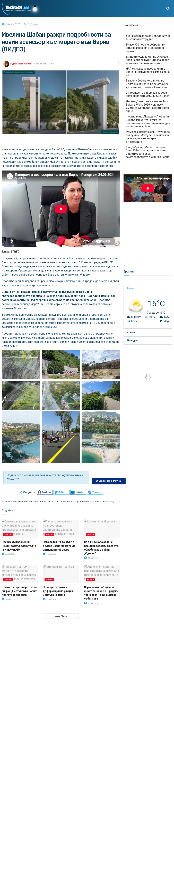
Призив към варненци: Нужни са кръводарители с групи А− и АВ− (19, 545)
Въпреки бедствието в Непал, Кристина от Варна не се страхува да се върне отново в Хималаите (147, 84)
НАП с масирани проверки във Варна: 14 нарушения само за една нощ (148, 72)
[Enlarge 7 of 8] (75, 415)
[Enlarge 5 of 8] (115, 385)
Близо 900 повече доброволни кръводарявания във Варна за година (145, 48)
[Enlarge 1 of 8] (75, 355)
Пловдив (132, 340)
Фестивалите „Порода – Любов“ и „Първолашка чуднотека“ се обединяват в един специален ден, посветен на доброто (148, 121)
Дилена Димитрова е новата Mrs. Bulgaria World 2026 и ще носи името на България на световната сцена (147, 106)
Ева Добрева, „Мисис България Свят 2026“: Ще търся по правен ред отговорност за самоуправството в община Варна (147, 152)
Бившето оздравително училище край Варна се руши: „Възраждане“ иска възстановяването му (148, 60)
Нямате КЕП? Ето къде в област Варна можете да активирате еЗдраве (59, 545)
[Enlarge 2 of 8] (115, 355)
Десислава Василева (22, 64)
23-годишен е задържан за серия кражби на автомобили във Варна (147, 94)
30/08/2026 (10, 554)
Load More (61, 616)
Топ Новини (48, 64)
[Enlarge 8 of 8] (115, 415)
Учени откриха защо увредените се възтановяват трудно (148, 37)
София (131, 332)
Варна (130, 288)
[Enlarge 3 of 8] (36, 385)
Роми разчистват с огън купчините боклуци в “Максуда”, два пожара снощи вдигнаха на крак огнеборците (148, 136)
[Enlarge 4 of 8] (75, 385)
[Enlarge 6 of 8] (36, 415)
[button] (168, 8)
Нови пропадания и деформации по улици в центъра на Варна (58, 591)
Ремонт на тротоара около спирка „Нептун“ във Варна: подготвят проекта (19, 591)
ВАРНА (39, 64)
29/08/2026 (51, 554)
